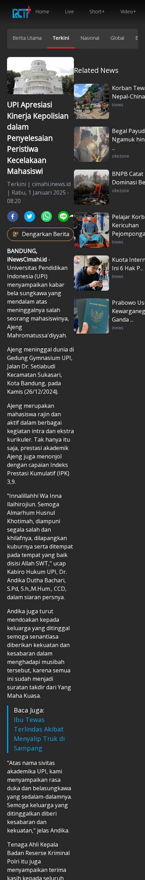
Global (117, 37)
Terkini (61, 37)
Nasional (90, 37)
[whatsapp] (46, 216)
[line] (63, 216)
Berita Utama (27, 37)
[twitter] (29, 216)
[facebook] (12, 216)
